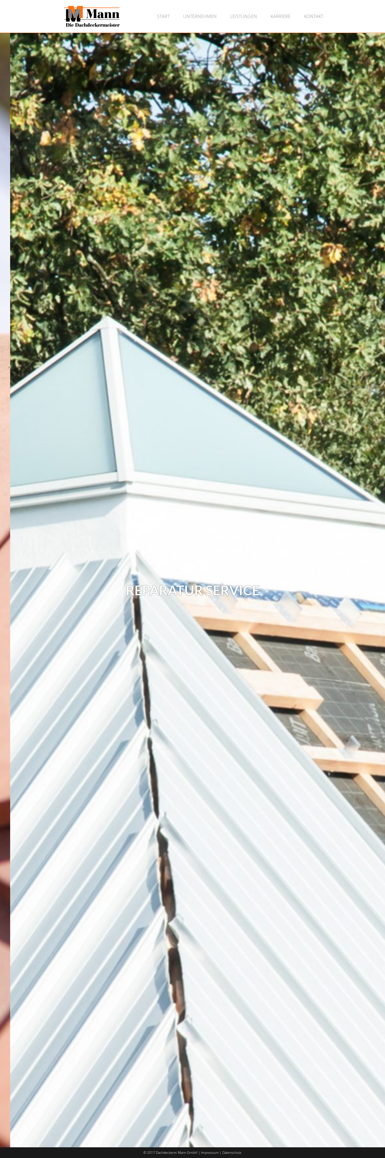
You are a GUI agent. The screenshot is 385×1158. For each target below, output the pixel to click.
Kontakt (313, 16)
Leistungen (243, 16)
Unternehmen (200, 16)
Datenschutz (232, 1152)
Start (163, 16)
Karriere (281, 16)
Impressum (210, 1152)
